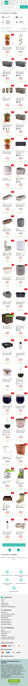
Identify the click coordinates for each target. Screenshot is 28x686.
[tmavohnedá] (17, 383)
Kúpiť (7, 55)
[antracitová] (4, 75)
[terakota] (4, 129)
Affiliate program (5, 605)
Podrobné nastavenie (14, 684)
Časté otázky (4, 633)
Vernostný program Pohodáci (8, 614)
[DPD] (14, 646)
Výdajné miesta (4, 603)
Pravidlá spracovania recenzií (7, 638)
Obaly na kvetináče (21, 22)
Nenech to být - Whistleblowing (8, 606)
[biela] (9, 129)
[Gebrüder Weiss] (19, 646)
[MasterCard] (2, 652)
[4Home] (2, 10)
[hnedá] (6, 75)
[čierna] (17, 357)
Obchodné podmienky (6, 622)
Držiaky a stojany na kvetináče (8, 22)
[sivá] (6, 129)
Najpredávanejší (10, 31)
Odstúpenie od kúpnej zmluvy (7, 637)
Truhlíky (21, 17)
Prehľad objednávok (5, 632)
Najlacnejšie (17, 31)
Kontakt (3, 599)
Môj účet (3, 630)
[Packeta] (4, 646)
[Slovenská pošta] (10, 646)
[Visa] (7, 652)
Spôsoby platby (4, 617)
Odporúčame (3, 31)
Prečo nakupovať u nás (6, 619)
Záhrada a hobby (7, 10)
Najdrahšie (23, 31)
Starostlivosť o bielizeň (6, 624)
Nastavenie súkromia (6, 675)
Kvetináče (8, 17)
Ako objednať (4, 612)
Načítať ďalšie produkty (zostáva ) (14, 545)
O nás (2, 601)
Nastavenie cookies (5, 621)
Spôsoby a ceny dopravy (6, 616)
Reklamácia (3, 635)
